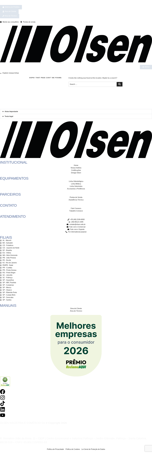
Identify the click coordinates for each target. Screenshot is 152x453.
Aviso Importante (11, 111)
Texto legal (9, 116)
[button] (76, 111)
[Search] (119, 84)
